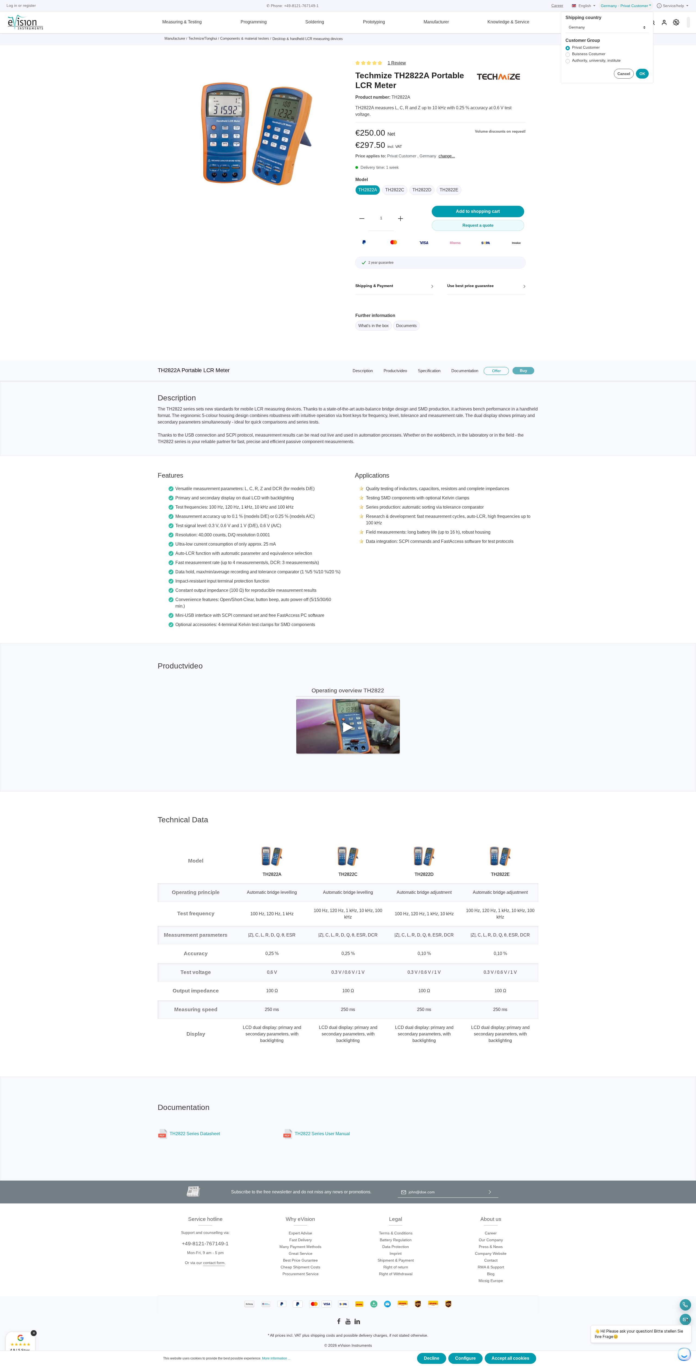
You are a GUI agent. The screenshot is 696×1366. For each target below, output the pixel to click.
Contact (491, 1260)
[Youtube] (348, 1323)
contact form (214, 1263)
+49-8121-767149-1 (205, 1243)
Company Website (491, 1253)
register (29, 5)
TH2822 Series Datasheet (195, 1133)
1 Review (397, 63)
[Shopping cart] (688, 22)
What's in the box (373, 325)
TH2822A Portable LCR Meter (194, 370)
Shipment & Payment (396, 1260)
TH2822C (394, 190)
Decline (431, 1358)
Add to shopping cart (478, 211)
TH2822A (367, 190)
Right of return (395, 1267)
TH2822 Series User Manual (322, 1133)
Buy (523, 370)
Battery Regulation (396, 1240)
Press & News (491, 1246)
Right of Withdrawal (395, 1274)
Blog (491, 1274)
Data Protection (395, 1246)
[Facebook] (339, 1323)
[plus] (400, 218)
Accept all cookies (510, 1358)
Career (557, 5)
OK (642, 73)
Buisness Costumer (588, 54)
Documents (406, 325)
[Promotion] (676, 22)
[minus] (361, 218)
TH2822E (449, 190)
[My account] (664, 22)
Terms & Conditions (395, 1233)
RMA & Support (491, 1267)
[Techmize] (498, 76)
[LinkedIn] (357, 1323)
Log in (12, 5)
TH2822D (421, 190)
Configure (465, 1358)
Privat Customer (586, 47)
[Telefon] (685, 1305)
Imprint (396, 1253)
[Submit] (489, 1192)
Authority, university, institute (596, 60)
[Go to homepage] (22, 21)
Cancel (623, 73)
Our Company (491, 1240)
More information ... (276, 1358)
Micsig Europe (490, 1280)
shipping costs (322, 1335)
